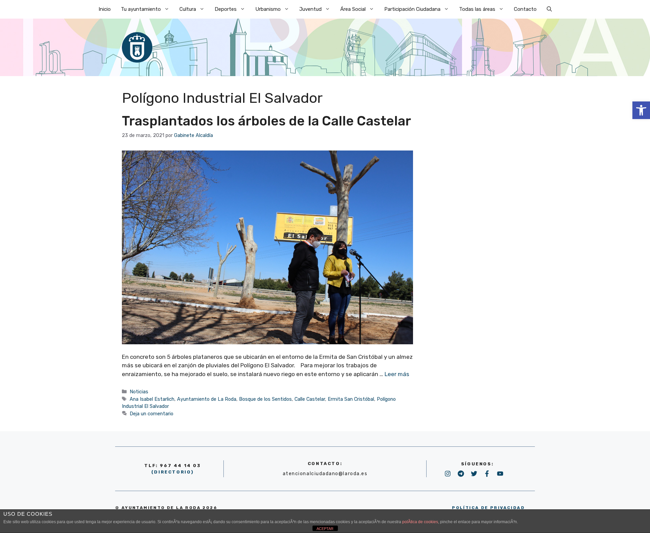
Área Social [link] (353, 9)
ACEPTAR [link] (325, 529)
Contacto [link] (525, 9)
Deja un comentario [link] (151, 414)
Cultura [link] (187, 9)
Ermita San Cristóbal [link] (351, 399)
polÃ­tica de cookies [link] (420, 521)
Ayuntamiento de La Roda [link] (206, 399)
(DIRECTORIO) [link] (172, 471)
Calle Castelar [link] (310, 399)
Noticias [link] (139, 392)
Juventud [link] (310, 9)
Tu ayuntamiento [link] (141, 9)
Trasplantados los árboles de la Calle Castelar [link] (266, 121)
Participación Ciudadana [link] (412, 9)
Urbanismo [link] (268, 9)
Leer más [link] (397, 374)
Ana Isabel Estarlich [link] (152, 399)
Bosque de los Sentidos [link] (265, 399)
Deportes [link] (226, 9)
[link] (641, 110)
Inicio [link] (105, 9)
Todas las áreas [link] (477, 9)
